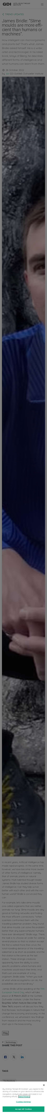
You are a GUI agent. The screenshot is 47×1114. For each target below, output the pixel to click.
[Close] (44, 1085)
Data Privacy (24, 1096)
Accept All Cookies (23, 1109)
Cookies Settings (23, 1102)
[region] (23, 1097)
